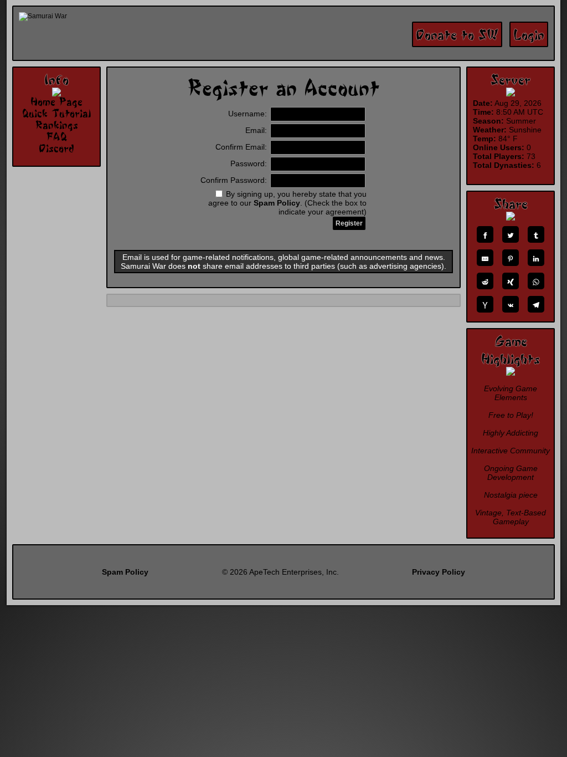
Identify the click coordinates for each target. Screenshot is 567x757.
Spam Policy (277, 202)
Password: (249, 163)
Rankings (56, 124)
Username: (248, 113)
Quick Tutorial (56, 113)
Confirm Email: (242, 146)
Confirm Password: (234, 180)
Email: (257, 130)
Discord (56, 148)
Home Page (56, 101)
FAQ (56, 136)
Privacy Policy (438, 571)
